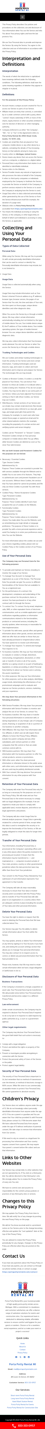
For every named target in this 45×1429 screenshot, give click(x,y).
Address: (22, 1374)
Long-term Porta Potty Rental (22, 1398)
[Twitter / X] (20, 1357)
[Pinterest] (25, 1357)
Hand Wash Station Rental (22, 1401)
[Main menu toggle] (22, 17)
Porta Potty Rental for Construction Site (22, 1407)
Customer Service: (16, 1382)
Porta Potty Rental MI (22, 1364)
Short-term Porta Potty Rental (22, 1395)
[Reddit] (29, 1357)
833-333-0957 (30, 1382)
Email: (10, 1369)
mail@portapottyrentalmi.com (25, 1369)
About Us (22, 1347)
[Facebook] (16, 1357)
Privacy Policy (22, 1353)
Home (22, 1343)
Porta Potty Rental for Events (22, 1404)
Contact (22, 1350)
